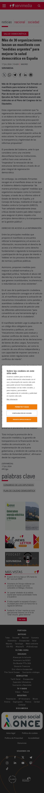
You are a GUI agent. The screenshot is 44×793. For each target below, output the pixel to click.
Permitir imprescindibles (22, 419)
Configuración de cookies (22, 413)
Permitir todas (22, 407)
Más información (12, 399)
